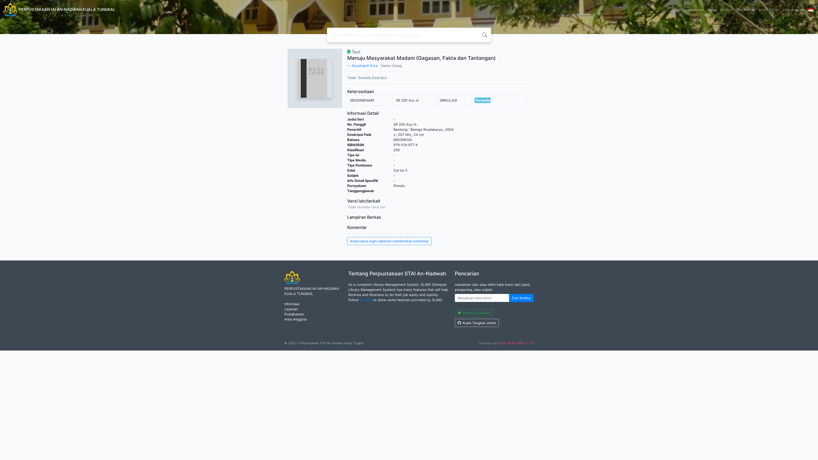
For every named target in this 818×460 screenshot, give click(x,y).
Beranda (679, 9)
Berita (712, 9)
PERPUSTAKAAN (476, 313)
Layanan (291, 309)
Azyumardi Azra (364, 65)
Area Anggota (794, 9)
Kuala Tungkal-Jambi (479, 323)
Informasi (696, 9)
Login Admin (769, 9)
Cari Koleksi (521, 298)
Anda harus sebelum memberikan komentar (389, 241)
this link (366, 300)
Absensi (726, 9)
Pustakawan (746, 9)
